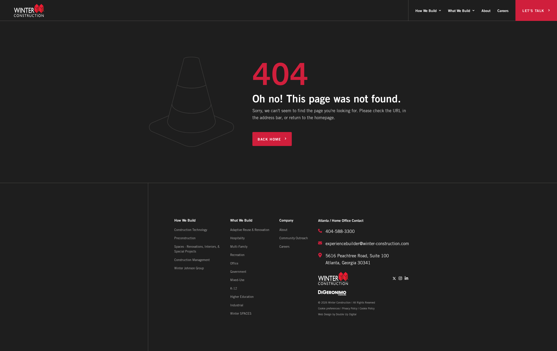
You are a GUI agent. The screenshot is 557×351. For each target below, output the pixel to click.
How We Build (426, 10)
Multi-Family (238, 247)
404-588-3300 (340, 232)
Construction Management (192, 260)
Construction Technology (190, 230)
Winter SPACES (241, 313)
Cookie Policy (367, 308)
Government (238, 272)
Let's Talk (533, 10)
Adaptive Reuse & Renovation (249, 230)
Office (234, 263)
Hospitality (237, 238)
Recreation (237, 255)
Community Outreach (293, 238)
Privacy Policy (349, 308)
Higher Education (242, 297)
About (486, 10)
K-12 (233, 288)
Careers (502, 10)
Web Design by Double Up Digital (337, 314)
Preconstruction (185, 238)
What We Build (459, 10)
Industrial (236, 305)
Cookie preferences (329, 308)
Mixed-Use (237, 280)
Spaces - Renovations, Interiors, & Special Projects (197, 249)
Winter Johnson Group (189, 268)
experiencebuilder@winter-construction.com (367, 244)
